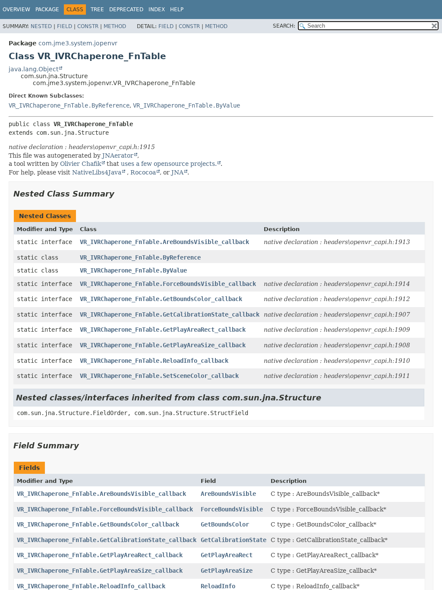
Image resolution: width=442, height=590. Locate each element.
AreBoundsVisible (228, 493)
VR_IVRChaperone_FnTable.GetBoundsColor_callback (161, 298)
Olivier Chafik (80, 163)
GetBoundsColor (225, 524)
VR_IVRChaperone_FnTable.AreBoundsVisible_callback (164, 241)
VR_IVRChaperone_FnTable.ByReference (69, 105)
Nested (41, 26)
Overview (16, 9)
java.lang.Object (33, 69)
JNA (177, 172)
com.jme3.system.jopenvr (77, 43)
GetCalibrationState (233, 539)
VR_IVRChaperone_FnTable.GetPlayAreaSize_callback (163, 345)
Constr (87, 26)
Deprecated (126, 9)
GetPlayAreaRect (227, 555)
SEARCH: (284, 26)
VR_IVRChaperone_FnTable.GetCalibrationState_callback (169, 314)
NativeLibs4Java (96, 172)
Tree (97, 9)
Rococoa (143, 172)
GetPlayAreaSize (227, 570)
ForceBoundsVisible (232, 509)
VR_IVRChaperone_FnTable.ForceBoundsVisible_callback (168, 283)
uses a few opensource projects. (169, 163)
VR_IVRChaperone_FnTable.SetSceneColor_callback (159, 375)
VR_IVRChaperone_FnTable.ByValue (186, 105)
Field (64, 26)
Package (47, 9)
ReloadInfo (218, 586)
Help (176, 9)
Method (115, 26)
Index (156, 9)
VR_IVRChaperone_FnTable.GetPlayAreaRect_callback (163, 329)
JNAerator (117, 155)
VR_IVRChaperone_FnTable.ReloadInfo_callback (154, 360)
